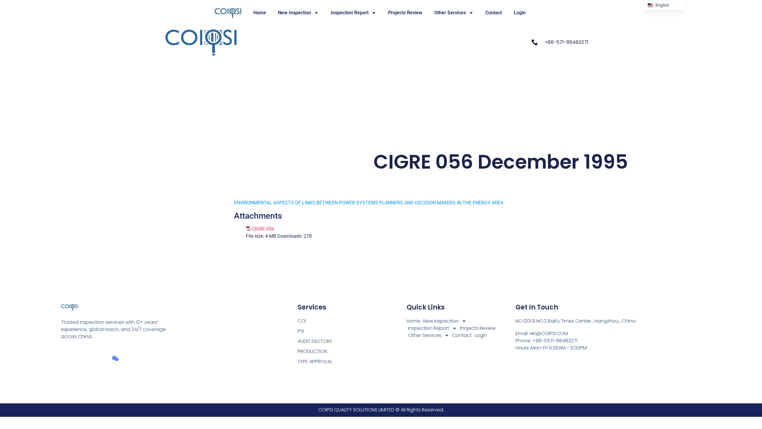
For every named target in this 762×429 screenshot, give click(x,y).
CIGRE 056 (263, 229)
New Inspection (294, 12)
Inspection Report (349, 12)
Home (259, 12)
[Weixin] (115, 358)
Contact (493, 12)
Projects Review (405, 12)
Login (520, 12)
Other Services (450, 12)
